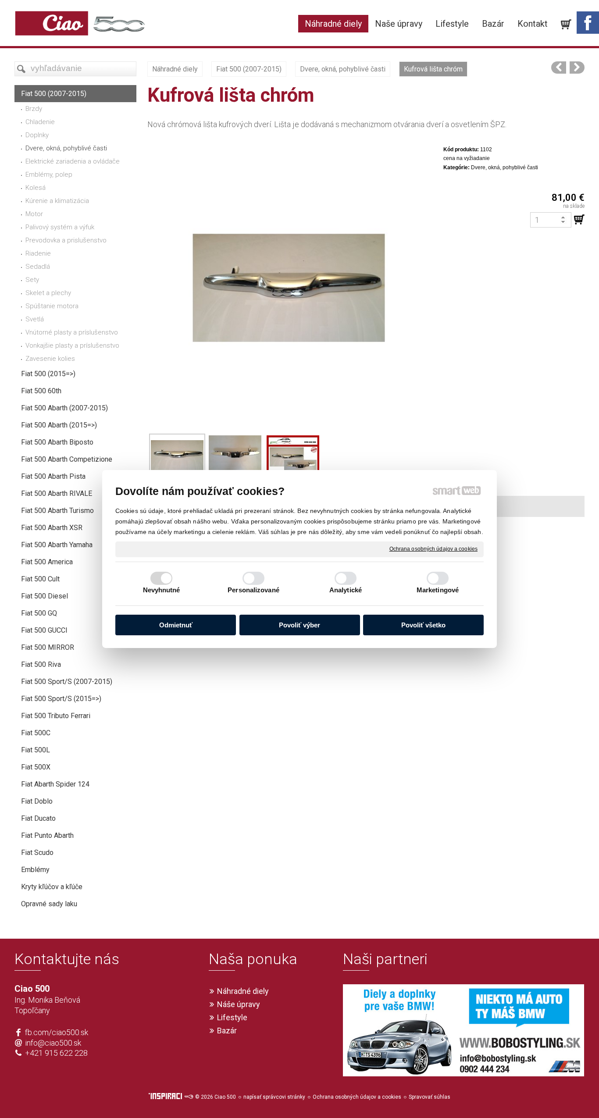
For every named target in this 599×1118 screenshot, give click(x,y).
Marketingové (438, 590)
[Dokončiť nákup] (566, 24)
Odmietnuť (176, 625)
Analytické (345, 590)
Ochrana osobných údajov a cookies (433, 549)
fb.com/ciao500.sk (56, 1032)
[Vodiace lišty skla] (558, 67)
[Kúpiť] (579, 219)
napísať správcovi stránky (274, 1097)
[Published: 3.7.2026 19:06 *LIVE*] (188, 1097)
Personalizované (253, 590)
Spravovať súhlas (429, 1097)
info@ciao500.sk (53, 1042)
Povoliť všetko (423, 625)
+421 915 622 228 (56, 1052)
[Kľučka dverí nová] (577, 67)
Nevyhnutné (161, 590)
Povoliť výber (299, 625)
